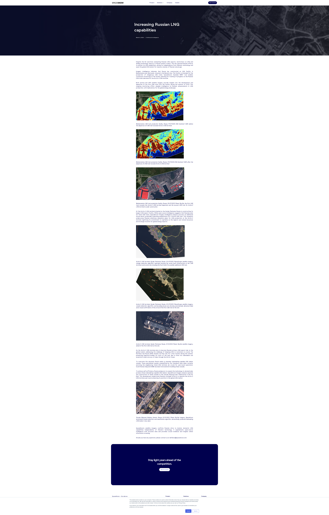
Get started (212, 2)
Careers (177, 2)
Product (152, 2)
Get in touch (164, 469)
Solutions (159, 2)
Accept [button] (188, 511)
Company (169, 2)
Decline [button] (195, 511)
